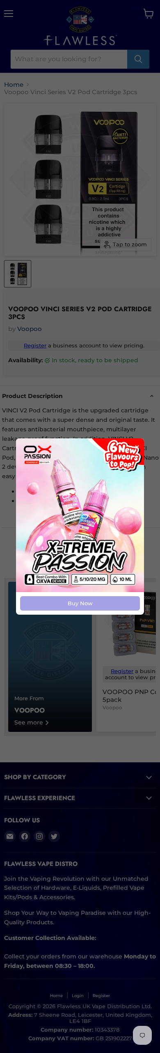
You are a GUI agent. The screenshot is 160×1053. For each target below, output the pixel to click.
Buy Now (80, 603)
